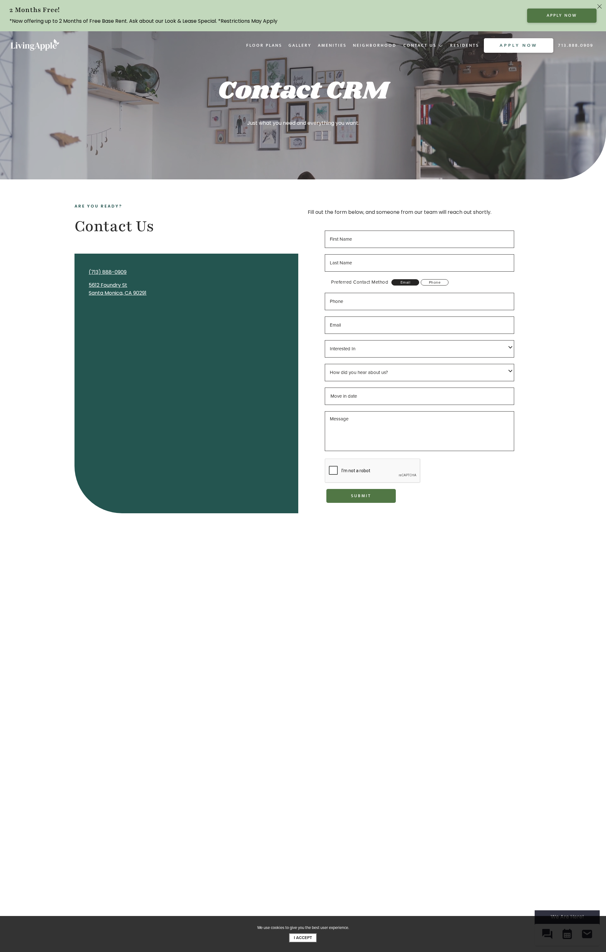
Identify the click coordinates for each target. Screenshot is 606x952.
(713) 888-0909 (108, 272)
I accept (303, 937)
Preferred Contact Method (359, 282)
